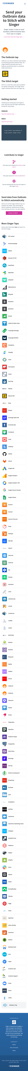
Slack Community (14, 1047)
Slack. (17, 186)
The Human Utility (14, 1060)
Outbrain (20, 165)
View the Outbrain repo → (8, 114)
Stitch (14, 167)
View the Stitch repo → (7, 122)
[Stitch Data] (14, 1022)
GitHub (14, 1044)
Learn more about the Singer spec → (14, 37)
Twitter (14, 1050)
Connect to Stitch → (14, 213)
